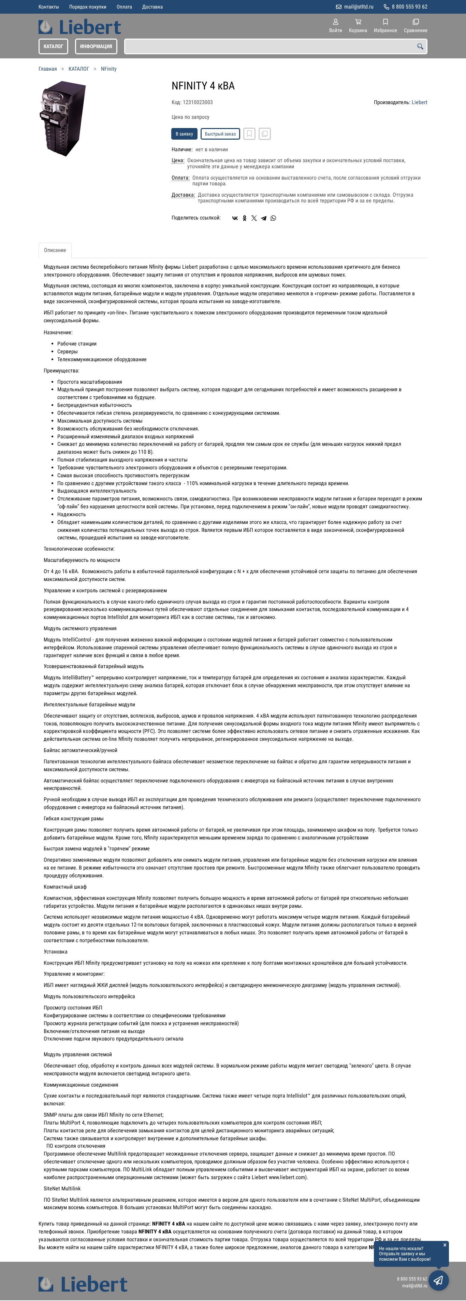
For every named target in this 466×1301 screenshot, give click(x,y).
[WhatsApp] (273, 218)
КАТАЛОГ (53, 46)
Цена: (178, 160)
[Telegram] (264, 218)
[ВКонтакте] (235, 218)
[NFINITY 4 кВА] (100, 119)
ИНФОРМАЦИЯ (96, 46)
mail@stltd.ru (359, 6)
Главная (48, 69)
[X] (254, 218)
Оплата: (181, 178)
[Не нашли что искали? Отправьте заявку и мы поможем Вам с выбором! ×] (438, 1280)
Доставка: (183, 195)
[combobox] (275, 46)
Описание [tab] (55, 250)
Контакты (49, 7)
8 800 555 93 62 (409, 6)
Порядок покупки (87, 7)
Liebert (419, 102)
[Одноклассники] (245, 218)
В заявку (184, 134)
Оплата (124, 7)
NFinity (109, 69)
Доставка (152, 7)
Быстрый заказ (220, 134)
